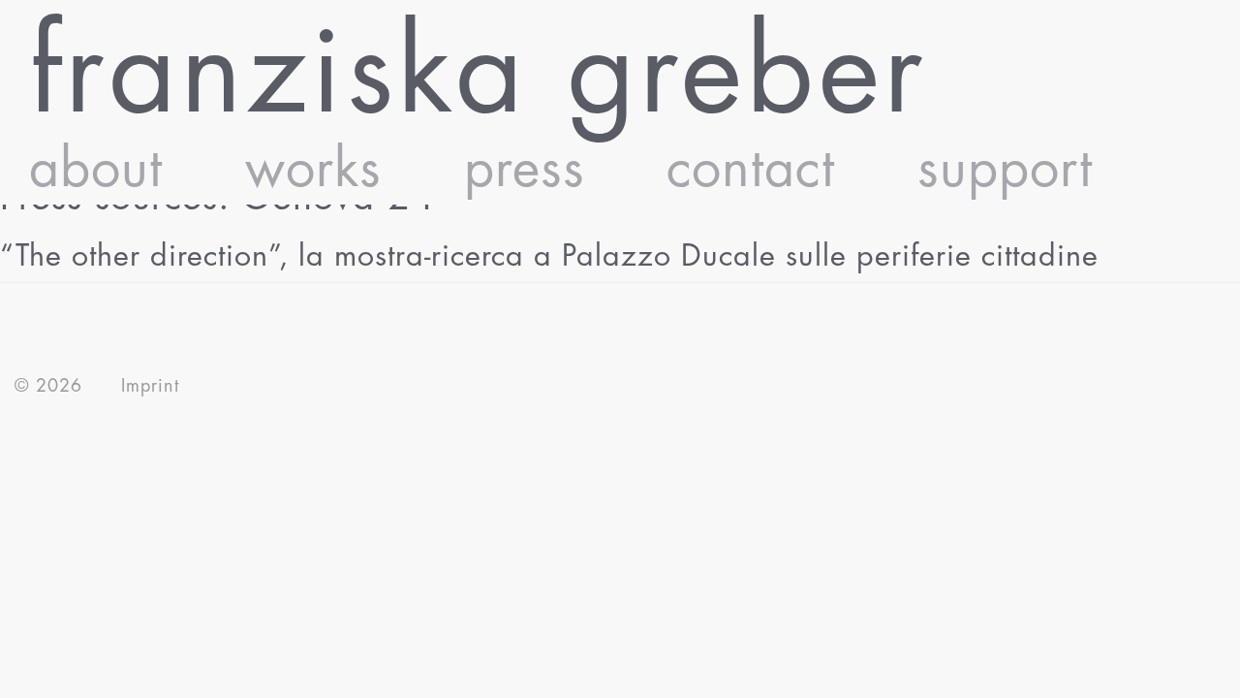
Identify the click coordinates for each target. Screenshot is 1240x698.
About (96, 168)
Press (524, 168)
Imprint (150, 386)
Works (313, 168)
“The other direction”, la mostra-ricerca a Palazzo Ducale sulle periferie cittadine (549, 255)
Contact (750, 168)
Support (1005, 168)
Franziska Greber (478, 73)
